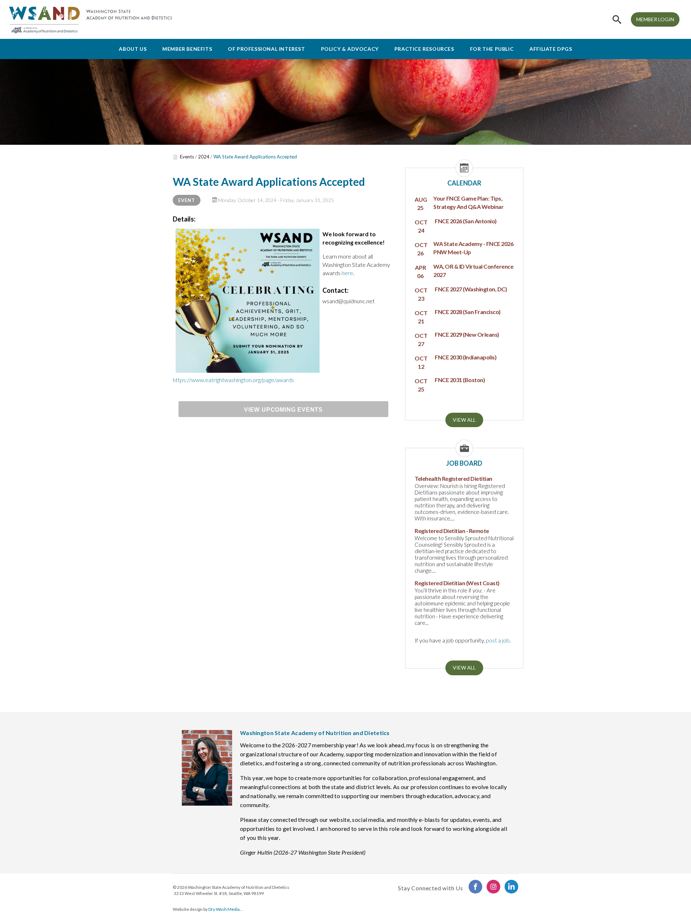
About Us (132, 49)
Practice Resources (424, 49)
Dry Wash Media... (225, 909)
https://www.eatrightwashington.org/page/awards (233, 379)
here (347, 272)
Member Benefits (187, 49)
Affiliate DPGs (550, 49)
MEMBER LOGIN (655, 19)
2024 (203, 157)
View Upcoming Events (283, 410)
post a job (498, 640)
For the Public (492, 49)
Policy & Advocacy (350, 49)
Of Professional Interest (266, 49)
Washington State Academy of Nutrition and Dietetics (238, 887)
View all (464, 420)
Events (187, 157)
